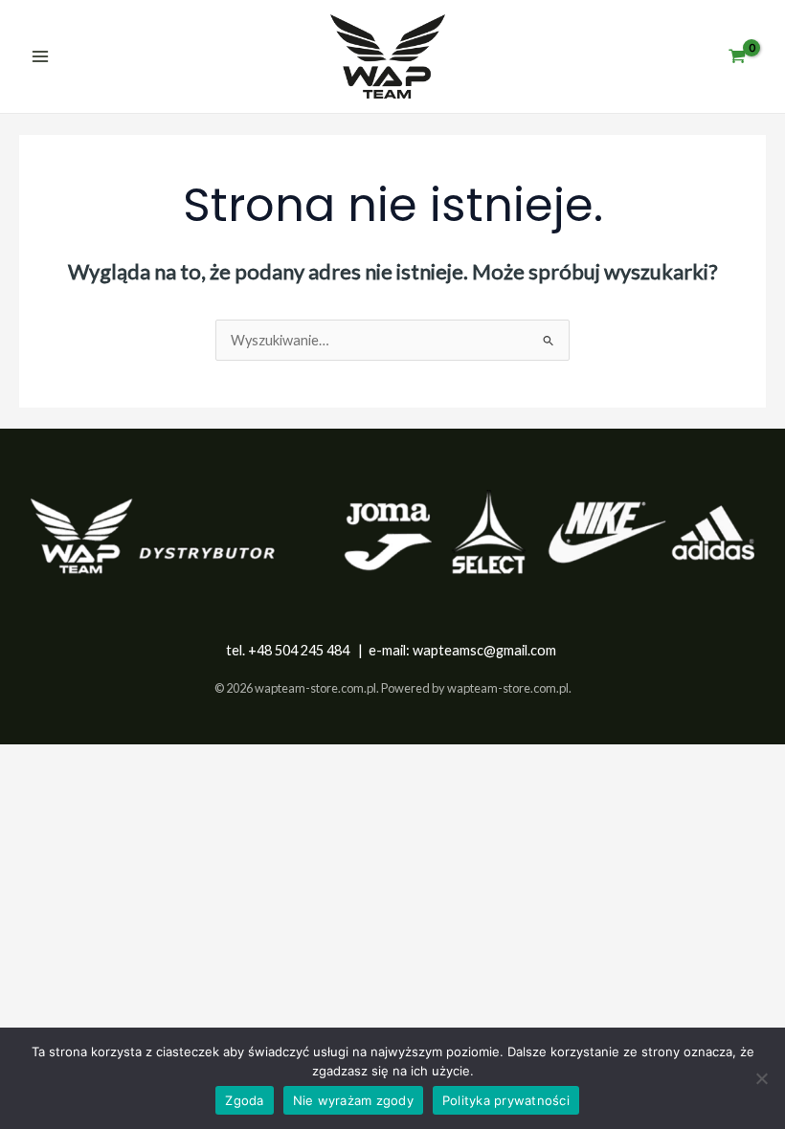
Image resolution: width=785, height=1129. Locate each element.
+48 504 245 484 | (308, 650)
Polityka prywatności (506, 1100)
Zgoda (244, 1100)
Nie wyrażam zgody (353, 1100)
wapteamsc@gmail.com (484, 650)
